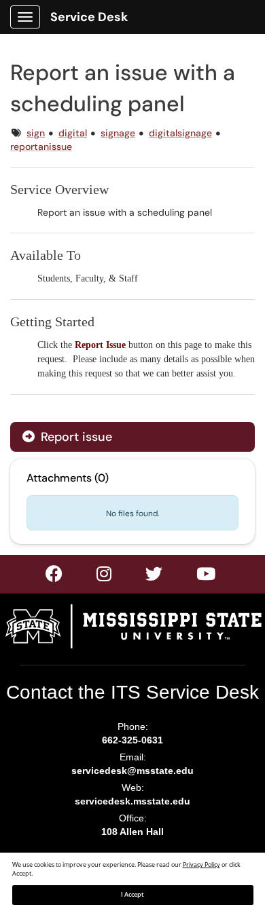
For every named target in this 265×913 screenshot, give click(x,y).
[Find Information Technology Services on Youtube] (206, 576)
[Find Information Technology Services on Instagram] (154, 576)
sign (35, 133)
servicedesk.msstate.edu (132, 801)
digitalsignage (180, 133)
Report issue (74, 437)
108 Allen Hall (132, 831)
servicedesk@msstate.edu (132, 770)
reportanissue (41, 146)
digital (72, 133)
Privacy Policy (201, 865)
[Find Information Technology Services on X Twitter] (104, 576)
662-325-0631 (132, 740)
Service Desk (89, 17)
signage (118, 133)
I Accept (132, 895)
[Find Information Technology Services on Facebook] (54, 576)
